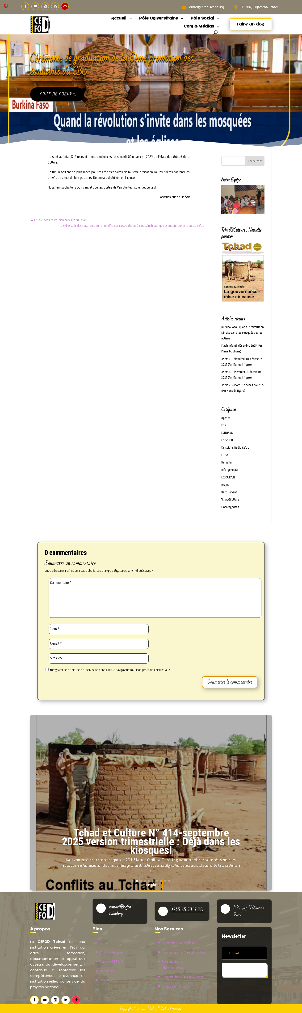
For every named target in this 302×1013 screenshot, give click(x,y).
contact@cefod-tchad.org (206, 7)
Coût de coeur (56, 94)
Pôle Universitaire (158, 18)
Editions (107, 970)
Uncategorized (230, 507)
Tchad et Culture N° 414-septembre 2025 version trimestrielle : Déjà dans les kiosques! (151, 841)
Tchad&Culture (230, 499)
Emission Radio (175, 986)
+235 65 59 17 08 (187, 909)
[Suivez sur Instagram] (45, 6)
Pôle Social (202, 18)
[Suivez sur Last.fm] (65, 6)
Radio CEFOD (111, 961)
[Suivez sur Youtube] (35, 6)
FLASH (225, 455)
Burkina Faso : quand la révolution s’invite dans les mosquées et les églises (242, 332)
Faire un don (250, 24)
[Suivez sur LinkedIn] (55, 6)
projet (225, 484)
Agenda (226, 418)
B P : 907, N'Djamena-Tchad (259, 7)
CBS (223, 425)
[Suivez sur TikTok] (76, 1000)
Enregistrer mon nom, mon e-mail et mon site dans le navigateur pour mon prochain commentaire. (110, 670)
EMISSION (227, 440)
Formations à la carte (182, 976)
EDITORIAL (227, 432)
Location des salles (180, 942)
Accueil (118, 18)
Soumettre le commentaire (229, 682)
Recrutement (229, 492)
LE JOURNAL (228, 477)
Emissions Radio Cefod (235, 447)
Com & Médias (199, 26)
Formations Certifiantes (184, 952)
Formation (227, 462)
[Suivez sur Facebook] (25, 6)
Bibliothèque (111, 952)
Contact (108, 980)
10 (169, 881)
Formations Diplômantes (173, 964)
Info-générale (229, 469)
